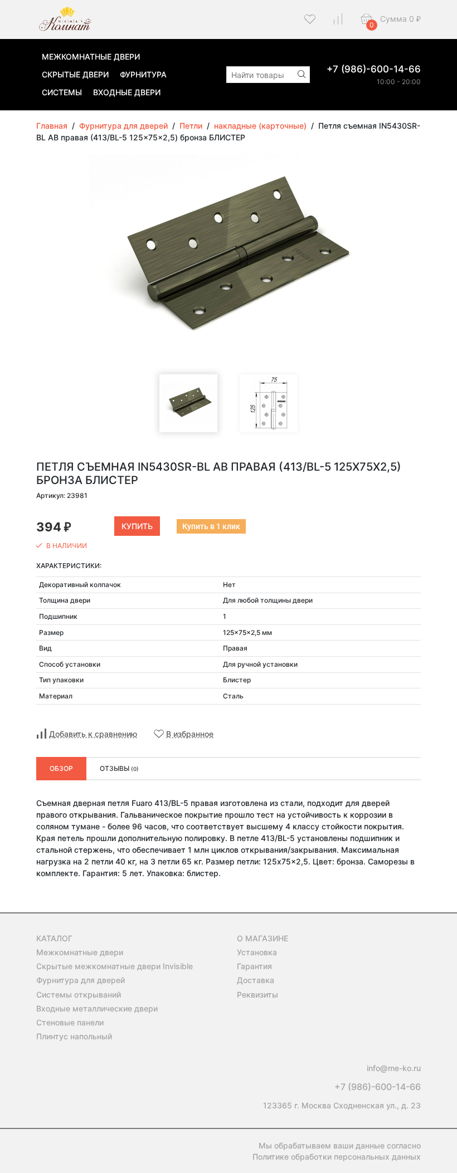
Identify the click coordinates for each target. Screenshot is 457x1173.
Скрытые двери (75, 74)
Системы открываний (78, 994)
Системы (62, 92)
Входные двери (127, 92)
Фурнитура (143, 74)
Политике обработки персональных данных (336, 1156)
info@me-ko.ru (394, 1068)
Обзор (61, 768)
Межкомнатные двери (91, 56)
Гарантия (254, 966)
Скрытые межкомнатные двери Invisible (114, 966)
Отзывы (119, 768)
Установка (257, 952)
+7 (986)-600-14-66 (374, 69)
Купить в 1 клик (211, 526)
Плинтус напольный (74, 1036)
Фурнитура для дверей (80, 980)
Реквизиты (257, 994)
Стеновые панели (70, 1022)
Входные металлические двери (97, 1008)
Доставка (255, 980)
